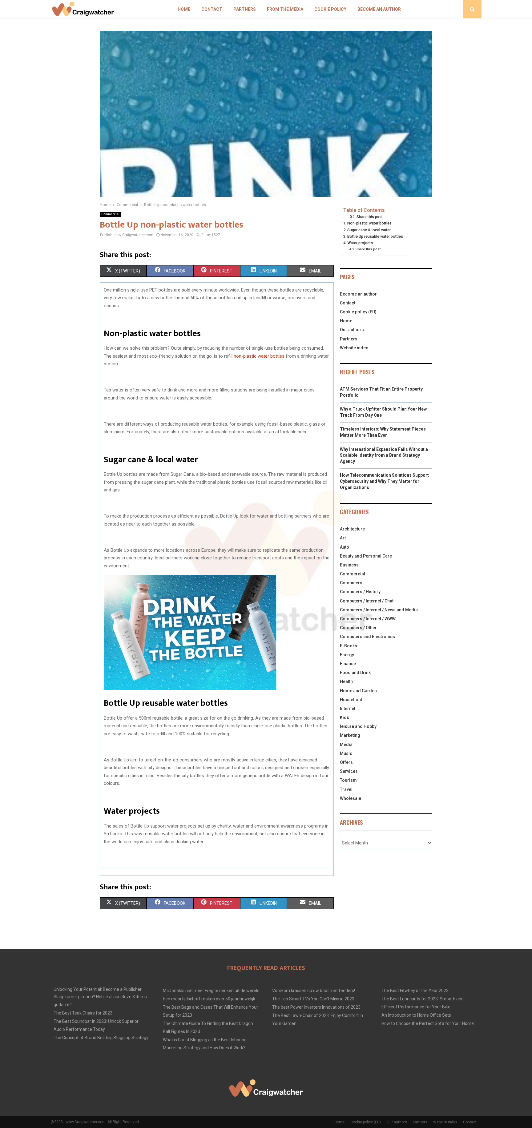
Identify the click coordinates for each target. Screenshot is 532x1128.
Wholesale (350, 798)
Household (351, 699)
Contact (211, 9)
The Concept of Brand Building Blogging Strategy (101, 1037)
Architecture (352, 528)
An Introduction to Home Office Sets (416, 1015)
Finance (348, 663)
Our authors (352, 329)
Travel (346, 789)
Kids (344, 717)
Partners (244, 9)
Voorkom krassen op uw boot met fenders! (313, 990)
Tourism (348, 780)
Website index (354, 347)
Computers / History (360, 591)
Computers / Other (358, 627)
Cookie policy (330, 9)
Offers (346, 762)
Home (184, 9)
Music (346, 753)
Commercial (110, 214)
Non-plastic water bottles (370, 223)
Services (349, 771)
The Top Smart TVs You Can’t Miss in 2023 (313, 998)
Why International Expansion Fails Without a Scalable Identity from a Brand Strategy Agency (384, 455)
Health (346, 681)
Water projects (360, 242)
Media (346, 744)
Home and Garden (358, 690)
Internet (347, 708)
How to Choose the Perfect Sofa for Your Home (427, 1023)
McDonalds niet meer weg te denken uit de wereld (211, 990)
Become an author (379, 9)
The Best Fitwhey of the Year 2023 (415, 990)
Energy (347, 654)
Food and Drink (355, 672)
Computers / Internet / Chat (366, 600)
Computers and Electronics (367, 636)
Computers (351, 582)
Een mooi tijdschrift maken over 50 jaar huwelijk (209, 998)
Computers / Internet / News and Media (379, 609)
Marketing (350, 735)
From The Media (285, 9)
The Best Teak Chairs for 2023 (83, 1013)
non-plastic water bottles (259, 356)
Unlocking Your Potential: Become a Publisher (98, 989)
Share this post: (370, 217)
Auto (344, 547)
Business (349, 564)
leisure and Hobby (358, 726)
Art (343, 537)
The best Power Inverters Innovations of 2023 (316, 1007)
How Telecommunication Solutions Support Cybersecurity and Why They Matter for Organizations (384, 481)
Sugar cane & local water (369, 230)
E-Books (348, 645)
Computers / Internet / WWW (368, 618)
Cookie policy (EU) (358, 311)
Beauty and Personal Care (366, 556)
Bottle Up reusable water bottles (375, 236)
